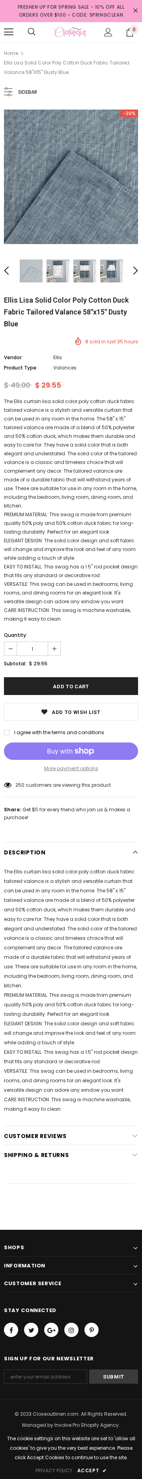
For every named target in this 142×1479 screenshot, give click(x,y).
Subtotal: (15, 663)
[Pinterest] (91, 1330)
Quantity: (15, 635)
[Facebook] (11, 1330)
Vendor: (13, 357)
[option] (71, 177)
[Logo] (70, 32)
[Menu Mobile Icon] (8, 32)
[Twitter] (31, 1330)
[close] (135, 11)
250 (19, 785)
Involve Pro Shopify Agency (86, 1425)
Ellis (57, 357)
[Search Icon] (32, 32)
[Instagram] (71, 1330)
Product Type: (20, 367)
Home (11, 53)
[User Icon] (108, 32)
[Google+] (51, 1330)
